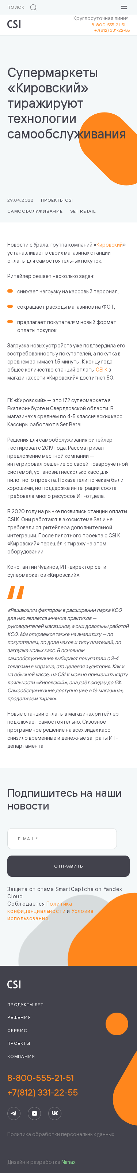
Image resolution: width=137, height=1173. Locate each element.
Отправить (68, 866)
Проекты (18, 1043)
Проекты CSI (57, 200)
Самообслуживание (35, 211)
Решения (19, 1017)
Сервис (17, 1030)
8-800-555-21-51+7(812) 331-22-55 (42, 1085)
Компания (21, 1056)
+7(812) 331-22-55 (112, 30)
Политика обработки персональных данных (60, 1134)
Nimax (68, 1162)
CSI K (101, 369)
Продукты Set (25, 1004)
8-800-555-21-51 (110, 24)
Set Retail (83, 211)
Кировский (109, 244)
